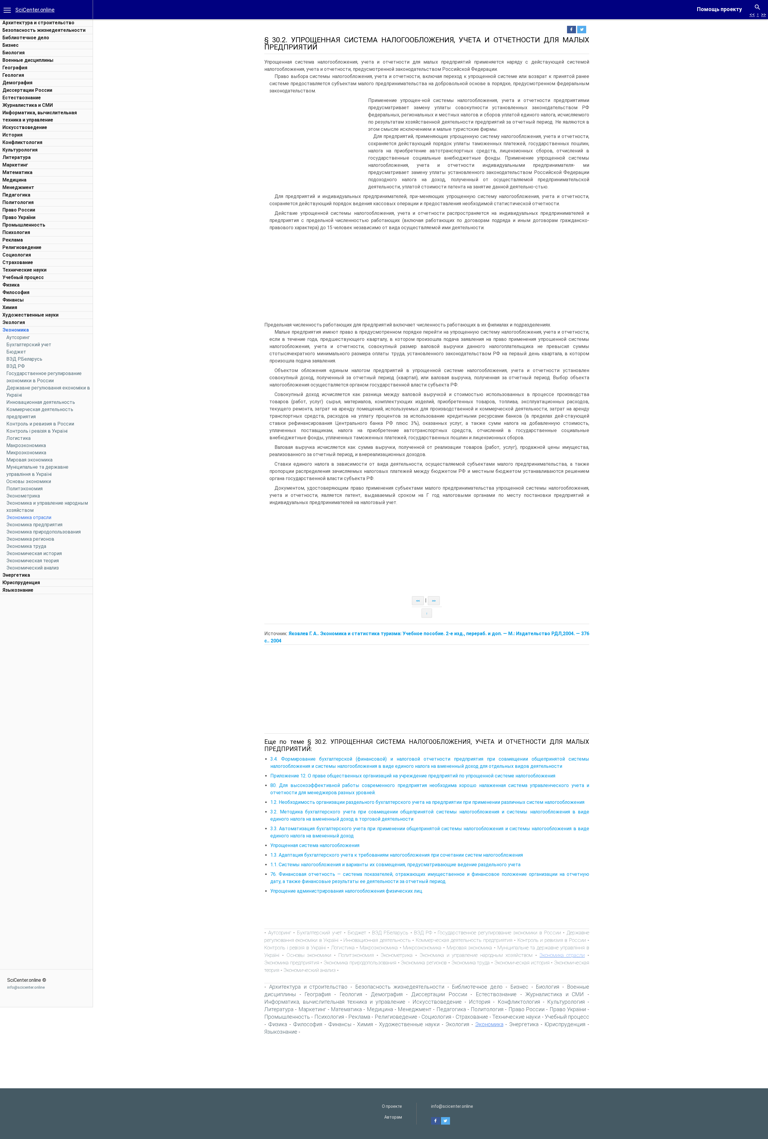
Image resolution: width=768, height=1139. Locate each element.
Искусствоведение (24, 127)
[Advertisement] (47, 687)
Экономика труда (26, 546)
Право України (18, 217)
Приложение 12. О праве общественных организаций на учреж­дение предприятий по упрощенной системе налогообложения (412, 776)
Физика (11, 285)
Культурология (20, 150)
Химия (9, 307)
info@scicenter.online (26, 987)
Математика (17, 172)
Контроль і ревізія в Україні (37, 431)
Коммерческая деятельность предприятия (464, 940)
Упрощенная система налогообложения (314, 845)
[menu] (7, 9)
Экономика (15, 330)
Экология (13, 322)
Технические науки (24, 270)
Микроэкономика (26, 452)
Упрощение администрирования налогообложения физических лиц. (346, 891)
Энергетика (16, 575)
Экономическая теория (32, 560)
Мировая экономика (29, 460)
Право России (18, 210)
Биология (13, 53)
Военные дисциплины (27, 60)
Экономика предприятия (34, 524)
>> (763, 14)
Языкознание (17, 590)
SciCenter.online (35, 10)
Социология (16, 255)
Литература (16, 157)
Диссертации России (27, 90)
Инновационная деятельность (40, 402)
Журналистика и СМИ (27, 105)
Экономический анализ (32, 568)
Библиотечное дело (25, 38)
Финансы (13, 300)
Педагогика (16, 195)
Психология (16, 232)
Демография (17, 83)
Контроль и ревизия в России (40, 424)
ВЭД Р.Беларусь (24, 359)
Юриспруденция (21, 582)
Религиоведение (21, 247)
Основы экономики (28, 481)
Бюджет (16, 352)
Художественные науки (30, 315)
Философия (15, 292)
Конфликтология (22, 142)
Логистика (18, 438)
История (12, 135)
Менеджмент (18, 187)
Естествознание (21, 98)
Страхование (17, 262)
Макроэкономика (26, 445)
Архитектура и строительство (38, 23)
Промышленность (23, 225)
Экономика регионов (30, 539)
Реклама (12, 240)
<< (752, 14)
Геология (13, 75)
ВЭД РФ (15, 366)
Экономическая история (34, 553)
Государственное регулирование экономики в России (499, 933)
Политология (18, 202)
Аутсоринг (18, 337)
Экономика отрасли (28, 517)
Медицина (14, 180)
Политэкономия (24, 488)
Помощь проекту (719, 9)
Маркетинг (15, 165)
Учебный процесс (23, 277)
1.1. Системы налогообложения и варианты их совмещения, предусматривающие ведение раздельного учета (395, 864)
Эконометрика (23, 496)
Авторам (393, 1117)
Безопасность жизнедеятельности (44, 30)
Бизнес (10, 45)
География (14, 68)
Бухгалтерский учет (28, 344)
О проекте (392, 1106)
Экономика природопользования (43, 532)
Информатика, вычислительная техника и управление (334, 1002)
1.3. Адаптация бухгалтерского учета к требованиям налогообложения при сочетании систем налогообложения (396, 855)
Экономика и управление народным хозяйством (476, 955)
